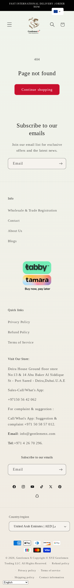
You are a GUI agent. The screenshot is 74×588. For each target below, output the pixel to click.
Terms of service (51, 570)
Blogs (12, 241)
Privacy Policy (19, 322)
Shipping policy (25, 577)
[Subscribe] (60, 163)
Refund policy (60, 563)
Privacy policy (27, 570)
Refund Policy (19, 332)
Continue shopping (37, 90)
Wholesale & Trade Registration (32, 210)
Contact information (51, 577)
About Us (15, 231)
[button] (9, 24)
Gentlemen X (24, 557)
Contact (14, 221)
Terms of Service (21, 342)
